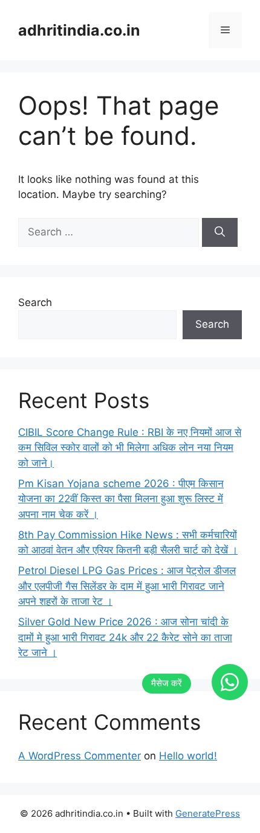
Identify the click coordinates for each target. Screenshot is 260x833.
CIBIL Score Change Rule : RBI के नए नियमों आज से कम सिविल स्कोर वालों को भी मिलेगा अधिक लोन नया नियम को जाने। (129, 447)
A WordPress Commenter (79, 756)
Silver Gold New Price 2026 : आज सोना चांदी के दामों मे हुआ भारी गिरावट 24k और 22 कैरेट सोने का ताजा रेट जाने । (125, 637)
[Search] (220, 232)
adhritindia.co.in (79, 30)
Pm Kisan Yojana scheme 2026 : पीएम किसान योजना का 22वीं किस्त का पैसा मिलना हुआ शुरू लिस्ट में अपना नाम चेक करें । (121, 498)
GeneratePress (207, 813)
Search (35, 302)
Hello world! (188, 756)
